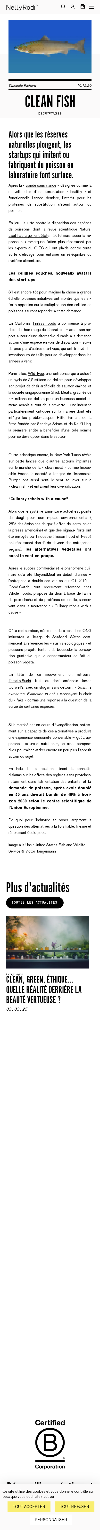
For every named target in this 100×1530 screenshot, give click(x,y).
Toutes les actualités (34, 902)
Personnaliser (51, 1519)
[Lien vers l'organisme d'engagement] (50, 1473)
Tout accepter (29, 1506)
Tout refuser (74, 1506)
